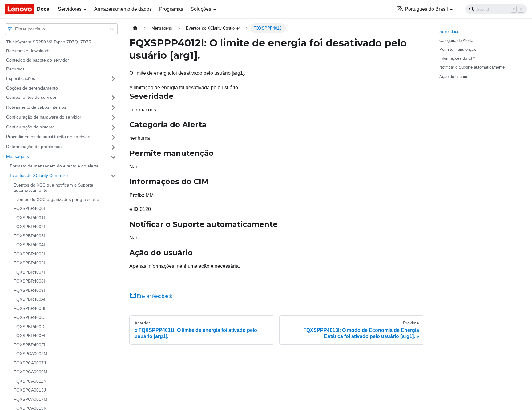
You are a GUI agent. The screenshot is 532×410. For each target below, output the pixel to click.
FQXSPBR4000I (29, 208)
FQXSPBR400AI (29, 299)
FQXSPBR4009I (29, 290)
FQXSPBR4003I (29, 235)
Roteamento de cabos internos (36, 107)
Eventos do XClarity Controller (39, 175)
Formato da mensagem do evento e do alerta (54, 166)
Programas (171, 9)
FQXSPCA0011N (30, 381)
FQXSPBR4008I (29, 281)
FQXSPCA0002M (30, 354)
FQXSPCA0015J (30, 390)
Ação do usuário (453, 76)
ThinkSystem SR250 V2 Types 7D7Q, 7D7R (48, 41)
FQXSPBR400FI (29, 344)
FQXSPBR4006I (29, 263)
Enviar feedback (154, 296)
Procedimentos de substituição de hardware (49, 137)
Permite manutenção (457, 49)
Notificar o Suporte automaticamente (472, 67)
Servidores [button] (70, 9)
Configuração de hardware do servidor (43, 117)
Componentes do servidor (31, 97)
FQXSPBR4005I (29, 253)
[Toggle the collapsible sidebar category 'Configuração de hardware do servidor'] (113, 118)
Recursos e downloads (28, 51)
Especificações (20, 78)
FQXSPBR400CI (30, 317)
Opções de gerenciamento (32, 88)
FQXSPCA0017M (30, 399)
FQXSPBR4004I (29, 245)
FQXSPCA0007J (30, 362)
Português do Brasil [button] (426, 9)
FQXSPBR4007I (29, 272)
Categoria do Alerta (456, 40)
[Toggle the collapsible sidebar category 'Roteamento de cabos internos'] (113, 108)
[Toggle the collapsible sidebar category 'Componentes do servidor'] (113, 98)
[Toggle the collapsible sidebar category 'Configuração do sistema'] (113, 127)
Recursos (15, 69)
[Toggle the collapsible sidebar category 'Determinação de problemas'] (113, 147)
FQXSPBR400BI (29, 308)
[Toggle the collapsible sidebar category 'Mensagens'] (113, 157)
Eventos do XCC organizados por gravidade (56, 199)
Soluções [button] (201, 9)
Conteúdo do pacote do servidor (37, 60)
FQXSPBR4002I (29, 226)
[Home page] (135, 28)
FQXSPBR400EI (29, 335)
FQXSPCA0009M (30, 372)
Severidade (449, 31)
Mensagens (17, 156)
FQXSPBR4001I (29, 217)
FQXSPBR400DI (30, 326)
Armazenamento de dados (123, 9)
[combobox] (15, 29)
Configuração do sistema (30, 127)
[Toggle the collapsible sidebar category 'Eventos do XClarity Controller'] (113, 176)
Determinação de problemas (34, 146)
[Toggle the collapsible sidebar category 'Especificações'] (113, 79)
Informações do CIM (457, 58)
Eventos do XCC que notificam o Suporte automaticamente (53, 188)
